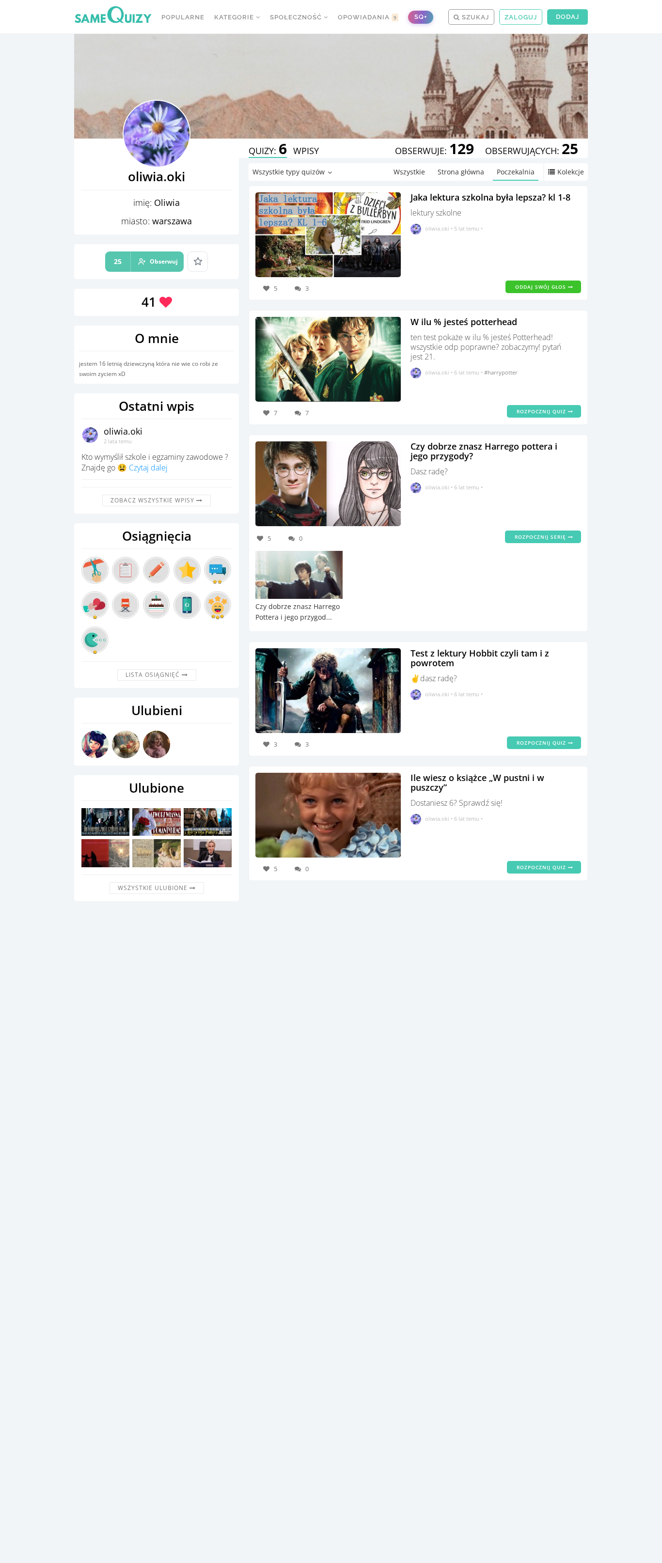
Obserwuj (146, 261)
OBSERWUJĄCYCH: (531, 150)
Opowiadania (367, 17)
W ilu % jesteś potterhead (463, 322)
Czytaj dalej (148, 467)
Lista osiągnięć (154, 675)
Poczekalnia (516, 171)
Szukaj (474, 17)
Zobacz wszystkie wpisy (153, 500)
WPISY (306, 150)
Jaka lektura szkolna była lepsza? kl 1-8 (490, 197)
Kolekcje (570, 171)
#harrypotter (501, 372)
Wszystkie (409, 171)
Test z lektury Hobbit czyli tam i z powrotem (479, 658)
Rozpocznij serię (541, 536)
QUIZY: (268, 150)
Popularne (183, 17)
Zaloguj (520, 17)
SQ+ (420, 16)
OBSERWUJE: (434, 150)
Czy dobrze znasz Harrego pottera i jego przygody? (483, 451)
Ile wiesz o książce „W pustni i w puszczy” (477, 782)
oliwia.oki (123, 431)
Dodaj (567, 16)
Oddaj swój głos (541, 286)
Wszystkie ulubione (153, 888)
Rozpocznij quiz (542, 411)
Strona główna (461, 171)
